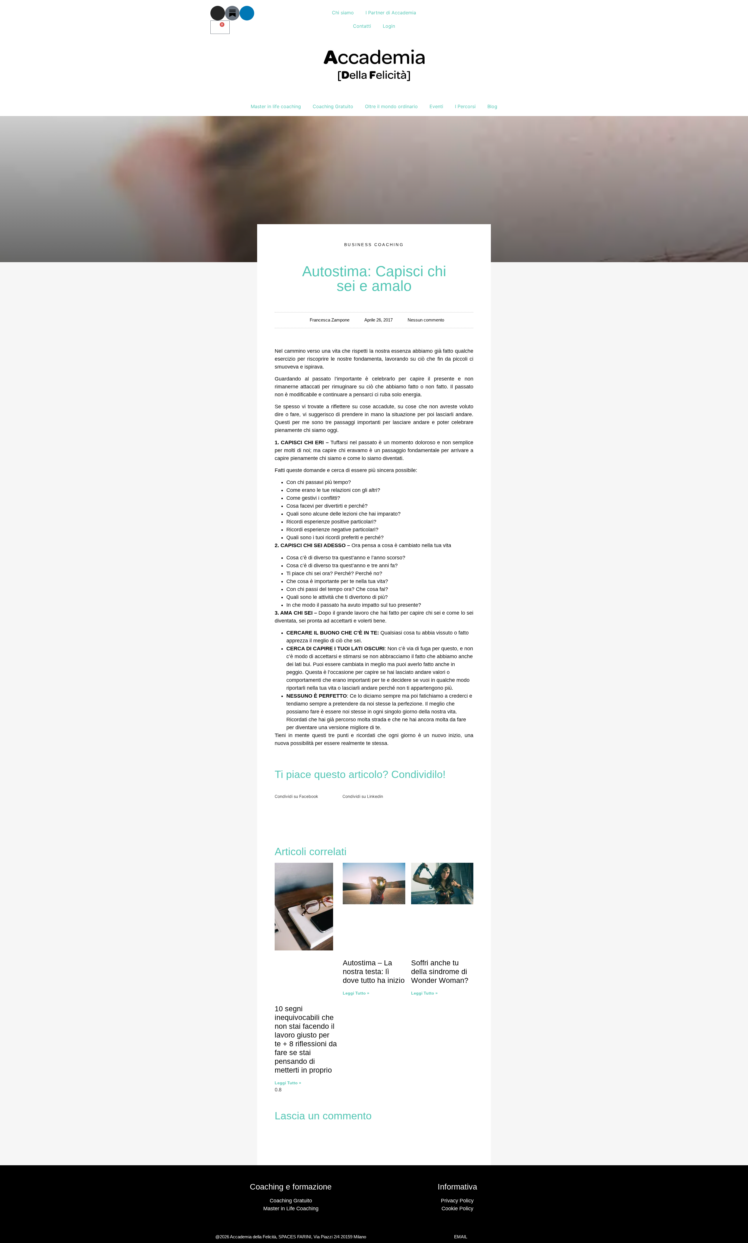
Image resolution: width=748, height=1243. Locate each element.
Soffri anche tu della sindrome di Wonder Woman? (439, 971)
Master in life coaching (276, 106)
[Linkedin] (247, 13)
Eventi (436, 106)
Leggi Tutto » (288, 1083)
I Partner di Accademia (391, 12)
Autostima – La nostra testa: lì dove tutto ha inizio (374, 971)
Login (389, 26)
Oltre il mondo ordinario (391, 106)
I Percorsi (465, 106)
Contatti (362, 26)
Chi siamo (343, 12)
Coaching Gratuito (333, 106)
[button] (306, 793)
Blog (492, 106)
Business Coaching (374, 244)
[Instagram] (217, 13)
